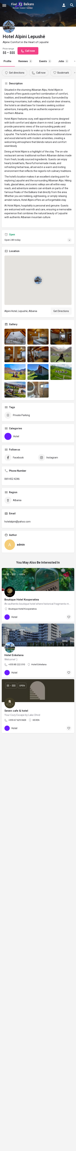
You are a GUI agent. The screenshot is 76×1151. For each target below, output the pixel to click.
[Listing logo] (9, 26)
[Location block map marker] (38, 280)
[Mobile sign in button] (64, 5)
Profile (7, 61)
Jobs (62, 61)
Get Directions (61, 311)
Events (44, 61)
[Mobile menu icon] (4, 5)
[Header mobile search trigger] (72, 5)
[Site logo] (23, 5)
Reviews (24, 61)
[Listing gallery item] (15, 337)
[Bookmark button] (69, 617)
